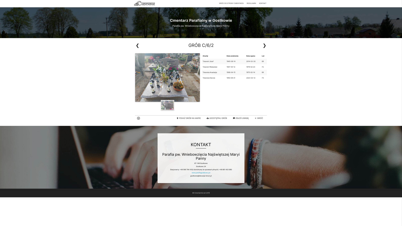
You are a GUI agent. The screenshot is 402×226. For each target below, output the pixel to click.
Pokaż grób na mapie (189, 118)
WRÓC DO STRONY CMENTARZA (231, 3)
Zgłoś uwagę (241, 118)
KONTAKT (262, 3)
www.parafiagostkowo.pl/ (201, 173)
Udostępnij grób (217, 118)
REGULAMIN (251, 3)
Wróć (259, 118)
